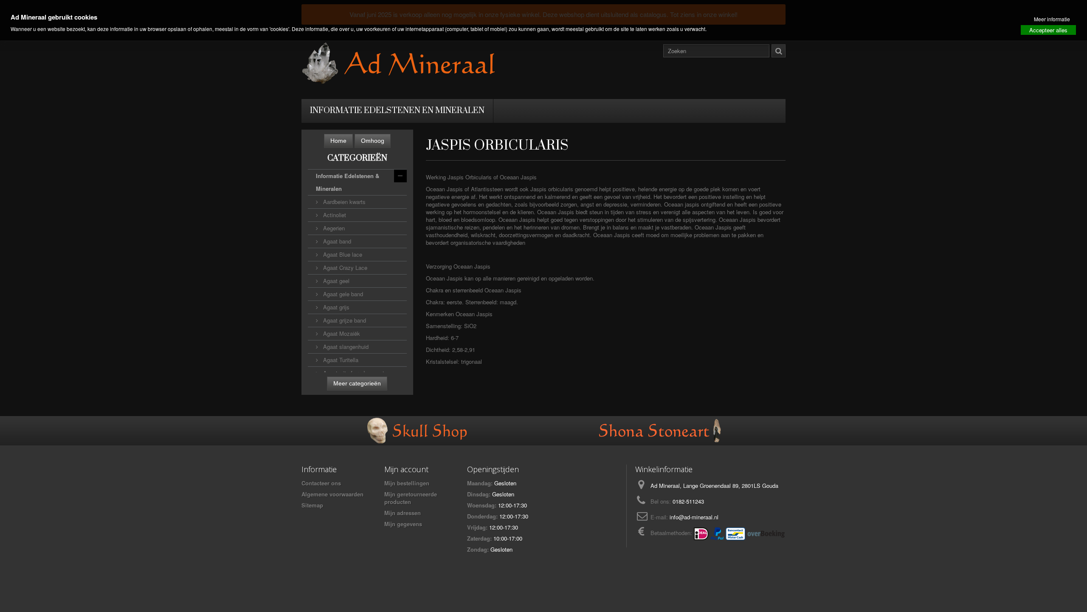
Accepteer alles (1048, 30)
